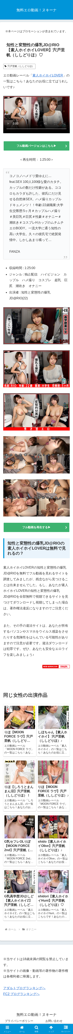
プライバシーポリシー (19, 1020)
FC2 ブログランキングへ (21, 994)
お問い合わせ (53, 1020)
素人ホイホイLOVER (47, 75)
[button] (65, 693)
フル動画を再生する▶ (36, 527)
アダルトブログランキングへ (24, 988)
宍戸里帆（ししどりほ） (21, 66)
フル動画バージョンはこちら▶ (36, 145)
